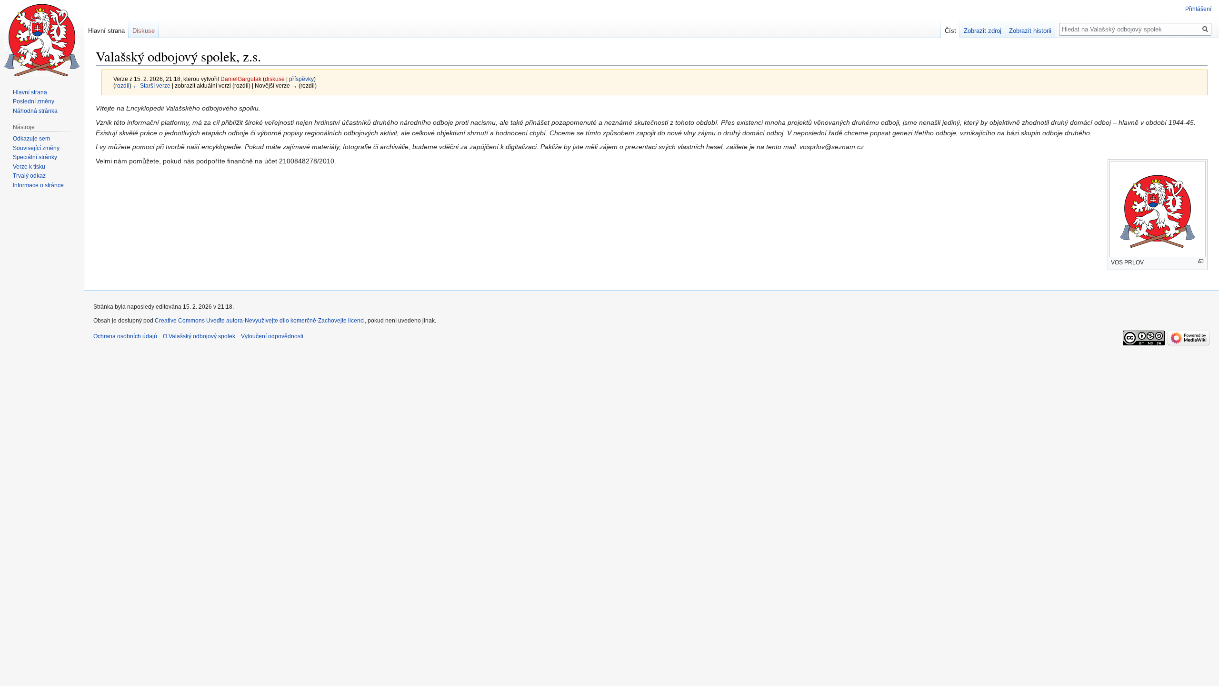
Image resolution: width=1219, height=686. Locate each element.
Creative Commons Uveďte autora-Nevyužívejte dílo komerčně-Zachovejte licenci (260, 320)
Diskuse (143, 30)
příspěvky (301, 79)
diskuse (275, 79)
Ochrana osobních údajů (125, 336)
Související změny (36, 148)
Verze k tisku (29, 166)
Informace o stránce (38, 185)
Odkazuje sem (31, 138)
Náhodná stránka (35, 111)
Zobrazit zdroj (982, 30)
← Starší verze (151, 85)
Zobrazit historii (1030, 30)
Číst (950, 30)
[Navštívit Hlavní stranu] (42, 38)
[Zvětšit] (1200, 261)
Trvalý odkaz (29, 175)
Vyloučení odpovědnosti (272, 336)
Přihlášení (1198, 9)
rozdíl (122, 85)
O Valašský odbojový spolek (199, 336)
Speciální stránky (35, 157)
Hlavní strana (106, 30)
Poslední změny (33, 101)
